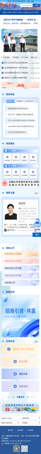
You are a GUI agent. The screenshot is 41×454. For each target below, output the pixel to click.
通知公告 (34, 57)
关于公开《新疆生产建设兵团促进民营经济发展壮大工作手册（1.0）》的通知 (22, 114)
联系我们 (20, 430)
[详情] (35, 23)
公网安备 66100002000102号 (12, 443)
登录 (28, 1)
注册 (32, 1)
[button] (31, 49)
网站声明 (10, 430)
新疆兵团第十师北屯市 (13, 436)
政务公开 (20, 12)
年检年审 (16, 175)
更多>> (37, 193)
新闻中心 (15, 12)
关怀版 (9, 1)
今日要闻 (6, 57)
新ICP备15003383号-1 (24, 441)
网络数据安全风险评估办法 (18, 108)
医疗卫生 (16, 160)
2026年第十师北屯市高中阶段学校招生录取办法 (22, 126)
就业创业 (33, 160)
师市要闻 (15, 57)
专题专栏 (36, 12)
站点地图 (30, 430)
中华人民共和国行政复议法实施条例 (21, 120)
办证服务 (7, 160)
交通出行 (24, 160)
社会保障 (24, 175)
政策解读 (19, 101)
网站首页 (4, 12)
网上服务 (25, 12)
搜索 (37, 5)
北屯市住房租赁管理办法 (17, 132)
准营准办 (33, 175)
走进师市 (10, 12)
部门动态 (24, 57)
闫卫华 (22, 203)
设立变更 (7, 175)
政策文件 (10, 101)
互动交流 (31, 12)
